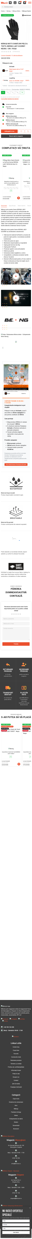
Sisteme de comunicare (16, 1102)
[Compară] (28, 131)
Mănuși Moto (16, 11)
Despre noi (16, 1077)
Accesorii (16, 1129)
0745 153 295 (16, 1158)
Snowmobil (16, 1125)
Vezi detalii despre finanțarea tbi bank (16, 464)
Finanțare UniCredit (16, 1087)
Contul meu (16, 1047)
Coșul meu (16, 1050)
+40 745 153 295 (9, 1027)
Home (3, 11)
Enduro (16, 1122)
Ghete (16, 1115)
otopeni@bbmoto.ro (16, 1198)
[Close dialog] (30, 1208)
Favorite (16, 1053)
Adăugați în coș (9, 131)
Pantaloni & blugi (16, 1112)
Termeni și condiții (16, 1063)
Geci (16, 1105)
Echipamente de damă (16, 1119)
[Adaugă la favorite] (21, 131)
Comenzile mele (16, 1057)
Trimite (16, 644)
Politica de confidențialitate (16, 1067)
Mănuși (16, 1109)
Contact (16, 1080)
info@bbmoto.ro (16, 1163)
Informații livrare (16, 1070)
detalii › (27, 70)
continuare (16, 1232)
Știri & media (16, 1084)
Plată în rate (16, 1073)
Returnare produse (16, 1060)
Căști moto (16, 1099)
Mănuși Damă (26, 11)
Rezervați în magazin (16, 136)
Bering (8, 11)
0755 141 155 (16, 1193)
